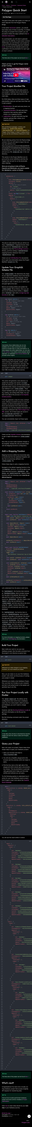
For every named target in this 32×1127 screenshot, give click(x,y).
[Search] (21, 2)
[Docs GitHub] (12, 2)
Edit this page (6, 1113)
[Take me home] (7, 2)
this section (6, 352)
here (3, 47)
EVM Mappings (12, 639)
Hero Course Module (21, 353)
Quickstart (13, 28)
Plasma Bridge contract (21, 249)
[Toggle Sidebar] (2, 2)
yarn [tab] (2, 373)
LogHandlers (7, 116)
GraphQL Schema (16, 434)
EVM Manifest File (16, 258)
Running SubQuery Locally (21, 710)
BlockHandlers (7, 106)
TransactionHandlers (9, 110)
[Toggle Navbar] (30, 2)
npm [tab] (6, 373)
